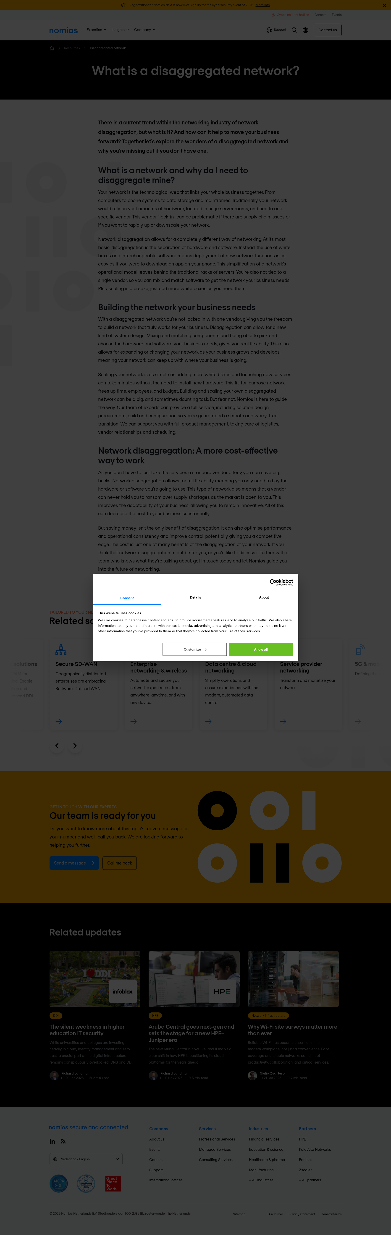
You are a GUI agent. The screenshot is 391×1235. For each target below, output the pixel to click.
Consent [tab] (127, 598)
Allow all (261, 649)
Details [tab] (195, 597)
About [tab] (264, 597)
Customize (192, 649)
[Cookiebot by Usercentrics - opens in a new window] (273, 582)
